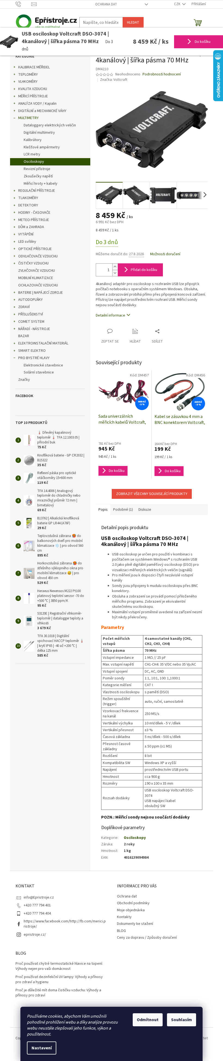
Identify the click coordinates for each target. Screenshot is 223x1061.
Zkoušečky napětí (38, 176)
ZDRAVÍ (24, 307)
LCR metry (32, 154)
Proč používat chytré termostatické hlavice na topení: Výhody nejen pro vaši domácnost (59, 966)
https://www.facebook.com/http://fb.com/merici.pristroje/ (65, 924)
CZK (177, 4)
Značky (24, 379)
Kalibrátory (33, 140)
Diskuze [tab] (144, 509)
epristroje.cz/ (35, 934)
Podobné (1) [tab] (123, 509)
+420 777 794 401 (37, 905)
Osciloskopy (34, 161)
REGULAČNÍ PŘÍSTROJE (36, 190)
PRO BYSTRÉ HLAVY (33, 358)
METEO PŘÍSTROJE (33, 220)
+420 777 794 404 (37, 913)
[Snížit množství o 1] (115, 273)
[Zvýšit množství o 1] (115, 267)
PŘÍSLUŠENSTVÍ (30, 314)
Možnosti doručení (165, 254)
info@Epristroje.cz (39, 897)
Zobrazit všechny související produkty (151, 494)
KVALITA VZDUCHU (32, 89)
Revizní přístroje (37, 169)
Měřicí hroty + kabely (40, 183)
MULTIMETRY (28, 118)
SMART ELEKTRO (32, 350)
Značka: (113, 79)
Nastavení (42, 1048)
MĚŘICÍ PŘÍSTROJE (33, 96)
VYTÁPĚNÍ (25, 234)
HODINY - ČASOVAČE (34, 212)
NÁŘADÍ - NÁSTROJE (34, 329)
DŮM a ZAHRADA (31, 227)
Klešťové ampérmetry (42, 147)
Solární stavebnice (39, 372)
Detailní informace (110, 315)
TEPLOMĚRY (28, 74)
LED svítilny (27, 241)
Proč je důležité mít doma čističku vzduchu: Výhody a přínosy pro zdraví (58, 993)
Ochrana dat (106, 4)
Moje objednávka (131, 910)
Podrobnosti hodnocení (162, 74)
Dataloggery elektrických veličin (50, 125)
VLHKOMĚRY (28, 81)
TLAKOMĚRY (28, 198)
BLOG (121, 931)
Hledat (133, 22)
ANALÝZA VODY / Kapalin (37, 103)
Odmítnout (148, 1020)
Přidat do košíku (144, 270)
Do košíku (202, 41)
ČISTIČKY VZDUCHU (33, 263)
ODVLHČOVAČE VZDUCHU (38, 256)
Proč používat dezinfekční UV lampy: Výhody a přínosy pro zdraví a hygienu (59, 979)
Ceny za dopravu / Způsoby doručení (147, 937)
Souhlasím (181, 1020)
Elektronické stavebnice (43, 365)
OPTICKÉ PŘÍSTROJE (35, 249)
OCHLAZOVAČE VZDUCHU (38, 285)
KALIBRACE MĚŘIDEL (34, 67)
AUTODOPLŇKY (30, 299)
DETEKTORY (28, 205)
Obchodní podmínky (133, 903)
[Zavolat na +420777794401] (24, 4)
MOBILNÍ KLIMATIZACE (35, 278)
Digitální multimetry (39, 132)
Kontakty (124, 917)
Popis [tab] (103, 509)
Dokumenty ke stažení (135, 923)
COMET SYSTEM (31, 321)
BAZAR (23, 336)
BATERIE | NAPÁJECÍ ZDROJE (40, 292)
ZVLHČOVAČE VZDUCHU (36, 270)
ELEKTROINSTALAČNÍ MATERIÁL (43, 343)
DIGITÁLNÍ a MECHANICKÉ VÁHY (42, 111)
